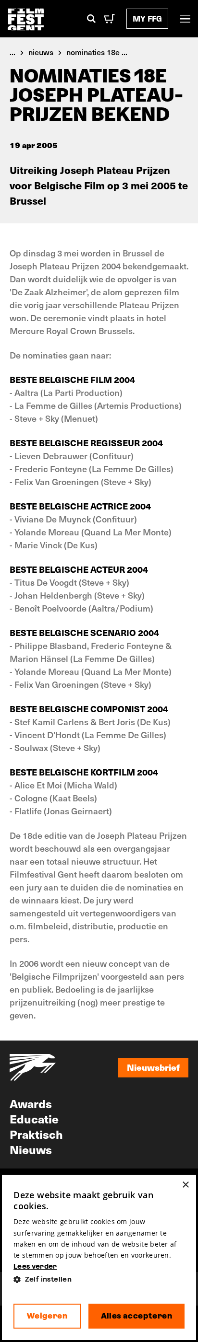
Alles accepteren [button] (136, 1315)
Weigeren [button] (47, 1315)
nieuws (40, 51)
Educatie (34, 1119)
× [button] (185, 1185)
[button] (99, 1279)
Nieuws (31, 1149)
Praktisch (36, 1134)
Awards (31, 1103)
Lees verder (35, 1266)
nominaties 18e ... (96, 51)
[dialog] (99, 1257)
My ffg (147, 18)
